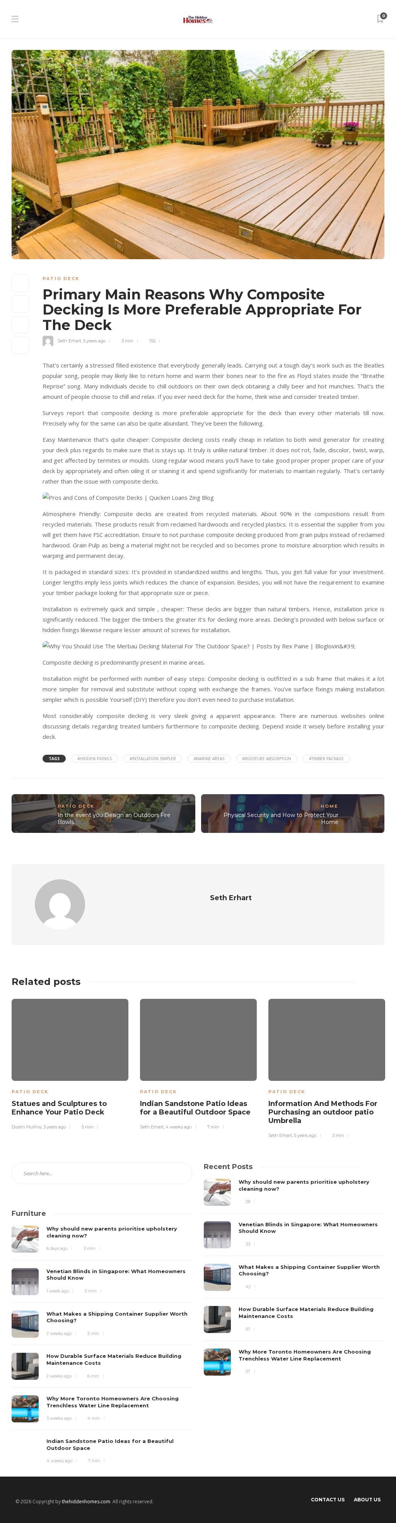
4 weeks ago (178, 1127)
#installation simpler (153, 758)
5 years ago (94, 341)
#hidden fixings (94, 758)
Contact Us (328, 1499)
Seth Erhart (69, 341)
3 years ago (54, 1127)
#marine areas (209, 758)
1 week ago (57, 1291)
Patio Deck (61, 278)
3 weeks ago (59, 1418)
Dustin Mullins (26, 1127)
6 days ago (57, 1248)
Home (329, 806)
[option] (70, 1063)
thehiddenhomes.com (86, 1501)
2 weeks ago (59, 1333)
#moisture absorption (266, 758)
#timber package (326, 758)
